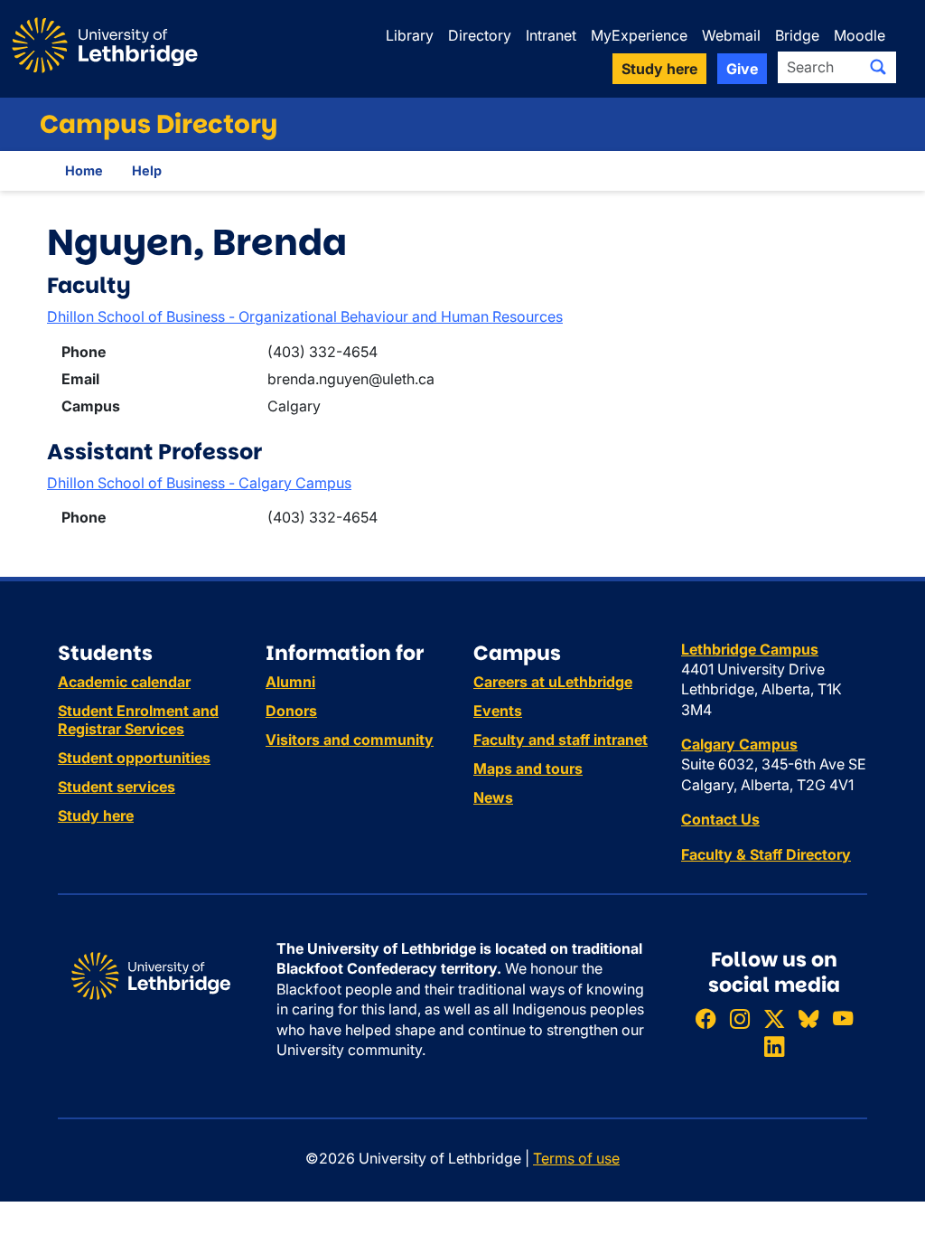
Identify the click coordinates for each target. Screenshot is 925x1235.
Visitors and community (350, 740)
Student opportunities (134, 758)
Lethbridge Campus (749, 649)
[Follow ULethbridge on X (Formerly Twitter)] (774, 1018)
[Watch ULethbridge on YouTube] (842, 1018)
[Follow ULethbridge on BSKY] (808, 1018)
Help (147, 170)
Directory (479, 35)
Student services (116, 787)
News (493, 797)
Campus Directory (158, 124)
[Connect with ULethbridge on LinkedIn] (774, 1047)
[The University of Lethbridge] (151, 975)
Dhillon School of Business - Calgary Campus (199, 483)
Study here (96, 815)
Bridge (797, 35)
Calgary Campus (739, 744)
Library (410, 35)
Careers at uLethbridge (552, 682)
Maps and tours (528, 768)
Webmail (731, 35)
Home (84, 170)
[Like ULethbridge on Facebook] (705, 1018)
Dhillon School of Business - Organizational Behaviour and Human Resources (305, 316)
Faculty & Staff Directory (766, 854)
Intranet (551, 35)
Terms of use (576, 1158)
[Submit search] (878, 67)
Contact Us (720, 819)
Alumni (290, 682)
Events (497, 711)
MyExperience (639, 35)
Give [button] (742, 69)
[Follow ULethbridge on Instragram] (739, 1018)
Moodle (859, 35)
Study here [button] (659, 69)
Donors (291, 711)
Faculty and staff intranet (560, 740)
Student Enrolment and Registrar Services (138, 720)
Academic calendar (124, 682)
